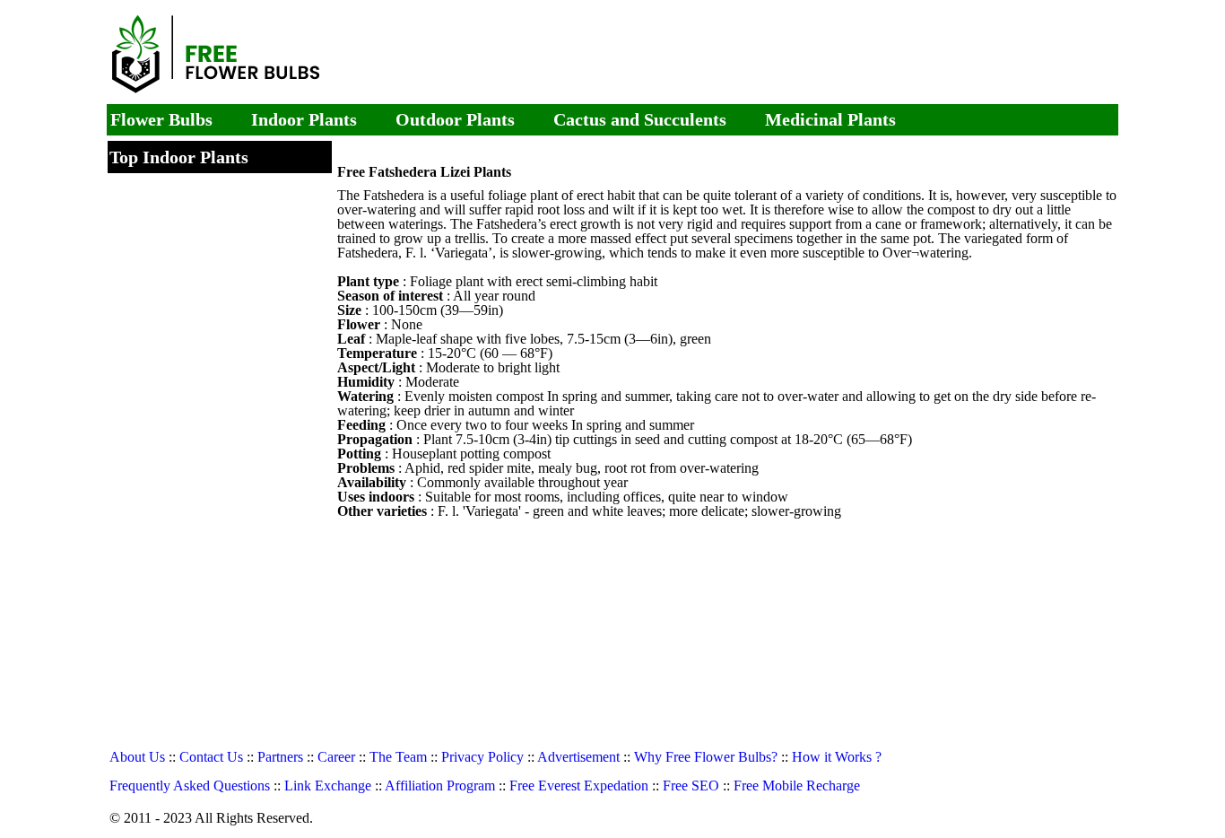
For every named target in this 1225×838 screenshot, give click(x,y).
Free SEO (691, 785)
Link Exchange (327, 785)
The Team (398, 756)
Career (336, 756)
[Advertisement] (759, 53)
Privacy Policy (482, 756)
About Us (137, 756)
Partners (280, 756)
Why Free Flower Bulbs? (706, 756)
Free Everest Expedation (578, 785)
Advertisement (578, 756)
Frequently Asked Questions (189, 785)
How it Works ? (837, 756)
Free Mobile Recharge (797, 785)
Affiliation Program (440, 785)
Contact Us (211, 756)
